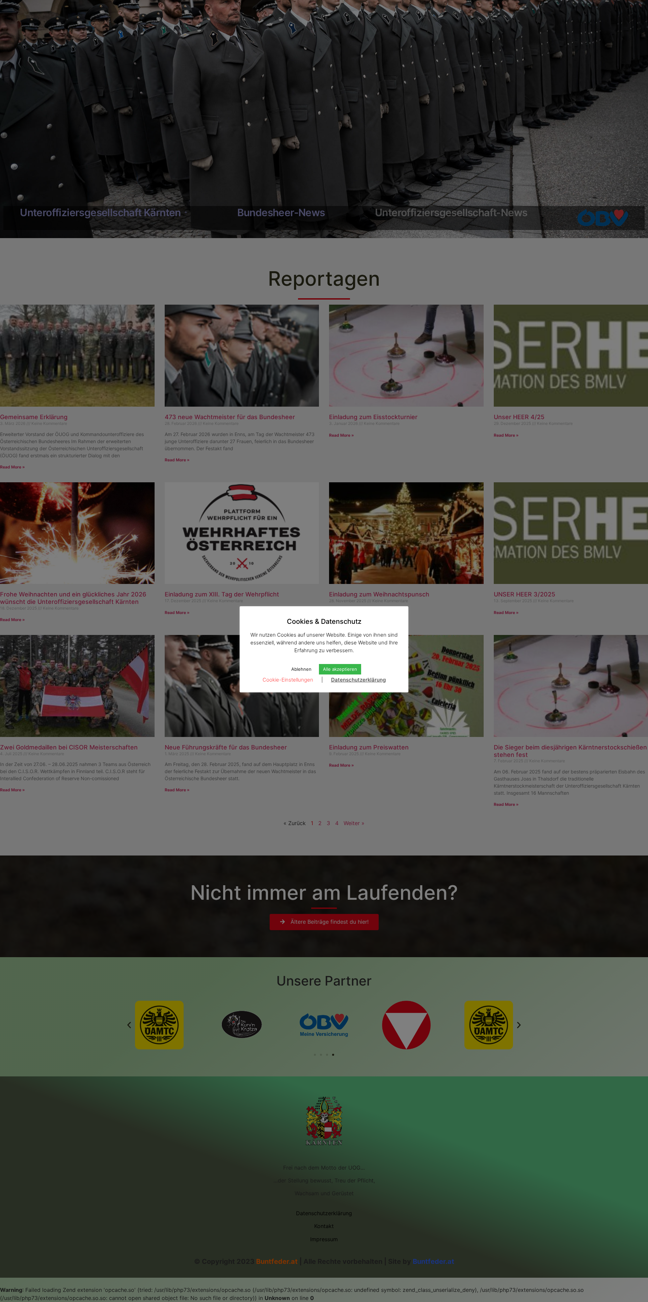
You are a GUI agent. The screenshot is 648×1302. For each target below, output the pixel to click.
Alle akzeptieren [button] (340, 669)
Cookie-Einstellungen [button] (288, 679)
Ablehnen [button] (301, 669)
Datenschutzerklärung (358, 679)
